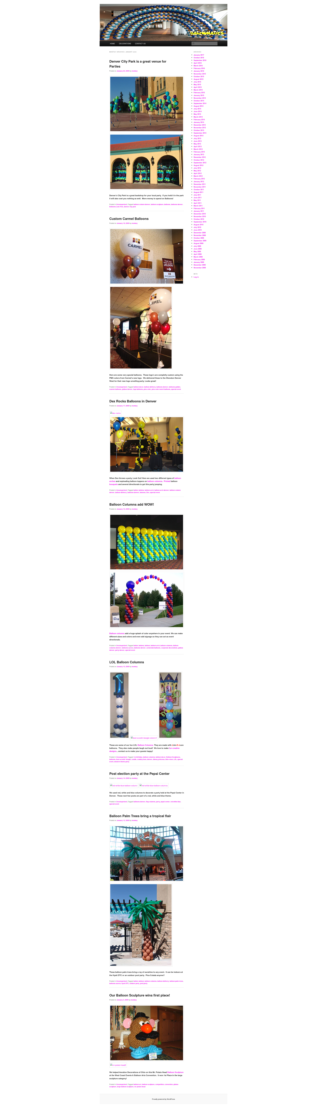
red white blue (176, 801)
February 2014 (199, 119)
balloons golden (174, 387)
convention (169, 1084)
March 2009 (198, 257)
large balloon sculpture (125, 1086)
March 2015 (198, 90)
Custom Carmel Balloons (129, 218)
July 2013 (197, 138)
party (158, 801)
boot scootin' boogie (123, 759)
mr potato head (139, 1086)
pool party (143, 983)
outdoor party (134, 983)
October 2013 (199, 130)
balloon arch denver (161, 490)
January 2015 (199, 95)
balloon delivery (150, 387)
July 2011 (197, 195)
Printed (167, 481)
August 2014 (198, 106)
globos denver (127, 389)
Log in (196, 277)
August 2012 (198, 165)
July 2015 (197, 82)
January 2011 (199, 211)
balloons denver (177, 204)
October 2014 (199, 100)
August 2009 (198, 243)
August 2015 (198, 79)
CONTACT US (140, 43)
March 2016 (198, 65)
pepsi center (165, 801)
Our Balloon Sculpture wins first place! (139, 995)
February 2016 (199, 68)
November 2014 (200, 98)
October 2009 (199, 238)
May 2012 (197, 170)
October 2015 (199, 76)
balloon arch (149, 490)
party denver (120, 650)
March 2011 (198, 205)
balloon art (137, 1084)
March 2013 (198, 149)
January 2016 (199, 71)
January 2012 (199, 181)
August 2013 (198, 135)
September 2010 (200, 222)
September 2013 (200, 133)
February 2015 (199, 92)
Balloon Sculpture (175, 1072)
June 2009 (198, 249)
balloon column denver (142, 204)
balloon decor (138, 387)
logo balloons (138, 389)
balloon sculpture (157, 204)
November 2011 (200, 187)
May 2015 (197, 84)
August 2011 (198, 192)
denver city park (130, 206)
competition (159, 1084)
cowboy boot (141, 759)
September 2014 (200, 103)
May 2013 (197, 143)
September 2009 (200, 240)
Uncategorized (121, 204)
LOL (175, 759)
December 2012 (200, 157)
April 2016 (198, 63)
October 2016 (199, 57)
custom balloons (115, 389)
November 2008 (200, 267)
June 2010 (198, 230)
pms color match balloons (161, 389)
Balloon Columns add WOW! (131, 504)
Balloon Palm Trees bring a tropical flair (140, 815)
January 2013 (199, 154)
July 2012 (197, 168)
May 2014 (197, 114)
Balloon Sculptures (173, 757)
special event (176, 389)
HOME (112, 43)
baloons (143, 492)
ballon (136, 490)
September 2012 (200, 162)
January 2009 (199, 262)
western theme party (121, 761)
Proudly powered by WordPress (163, 1099)
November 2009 (200, 235)
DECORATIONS (125, 43)
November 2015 (200, 74)
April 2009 (198, 254)
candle (134, 759)
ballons (141, 490)
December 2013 (200, 125)
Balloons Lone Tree (116, 206)
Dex (147, 492)
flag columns (150, 801)
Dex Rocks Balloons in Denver (132, 401)
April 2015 (198, 87)
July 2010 (197, 227)
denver (149, 759)
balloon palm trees (176, 981)
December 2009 (200, 232)
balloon (147, 645)
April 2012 (198, 173)
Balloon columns (116, 633)
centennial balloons (153, 648)
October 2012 (199, 160)
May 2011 (197, 200)
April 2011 (198, 203)
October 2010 (199, 219)
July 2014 (197, 108)
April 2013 (198, 146)
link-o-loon (169, 759)
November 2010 (200, 216)
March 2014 (198, 117)
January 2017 (199, 55)
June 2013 (198, 141)
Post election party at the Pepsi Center (139, 773)
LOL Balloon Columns (126, 662)
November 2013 (200, 127)
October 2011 (199, 189)
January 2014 (199, 122)
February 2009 (199, 259)
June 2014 (198, 111)
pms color (147, 389)
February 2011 (199, 208)
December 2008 (200, 265)
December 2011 (200, 184)
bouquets (113, 484)
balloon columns (154, 481)
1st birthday (138, 757)
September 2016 (200, 60)
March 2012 (198, 176)
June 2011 (198, 197)
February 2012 (199, 178)
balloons (167, 204)
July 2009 (197, 246)
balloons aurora (127, 648)
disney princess (159, 759)
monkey (135, 71)
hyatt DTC (125, 983)
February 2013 (199, 152)
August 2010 (198, 224)
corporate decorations (169, 648)
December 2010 (200, 213)
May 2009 (197, 251)
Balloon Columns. (146, 745)
